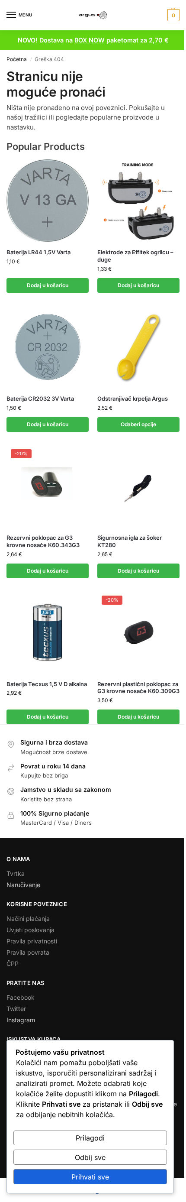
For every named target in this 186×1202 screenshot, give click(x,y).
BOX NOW (89, 40)
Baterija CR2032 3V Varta (40, 398)
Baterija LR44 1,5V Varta (38, 252)
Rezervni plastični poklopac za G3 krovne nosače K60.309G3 (138, 687)
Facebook (20, 997)
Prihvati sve (90, 1177)
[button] (172, 15)
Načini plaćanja (28, 918)
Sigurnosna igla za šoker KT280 (129, 541)
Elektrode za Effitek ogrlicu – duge (135, 256)
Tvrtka (15, 873)
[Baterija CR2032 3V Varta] (47, 347)
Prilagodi (90, 1138)
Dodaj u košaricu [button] (47, 285)
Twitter (16, 1008)
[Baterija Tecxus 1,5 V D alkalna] (47, 632)
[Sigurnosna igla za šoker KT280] (138, 486)
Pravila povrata (27, 952)
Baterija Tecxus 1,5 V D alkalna (46, 683)
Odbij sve (90, 1157)
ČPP (12, 963)
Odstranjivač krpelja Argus (132, 398)
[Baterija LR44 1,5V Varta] (47, 200)
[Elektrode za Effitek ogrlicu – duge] (138, 200)
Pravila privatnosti (31, 941)
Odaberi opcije (138, 424)
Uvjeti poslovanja (30, 929)
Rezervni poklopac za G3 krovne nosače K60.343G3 (43, 541)
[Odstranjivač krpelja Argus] (138, 347)
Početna (16, 59)
